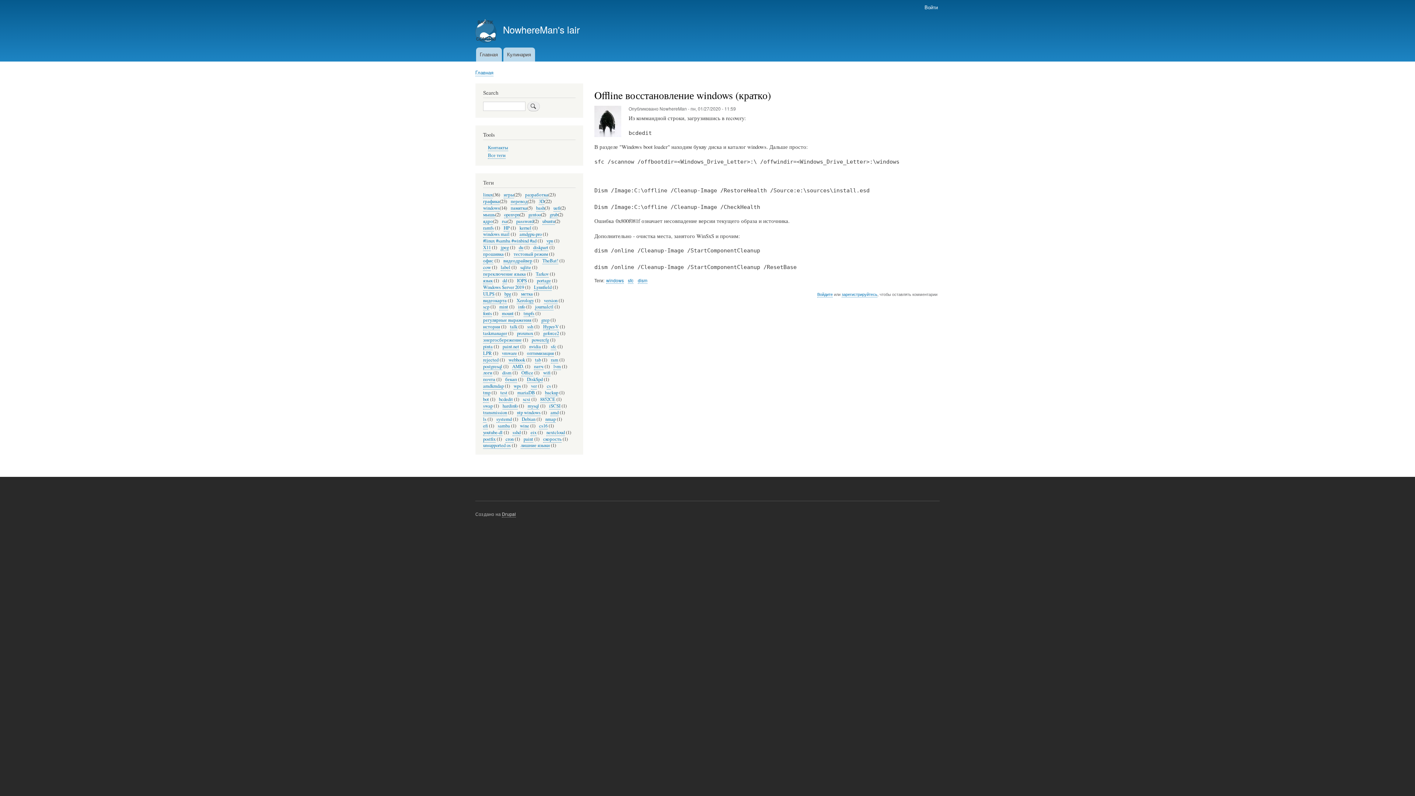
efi (485, 426)
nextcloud (555, 432)
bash (540, 208)
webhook (517, 360)
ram (554, 360)
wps (517, 386)
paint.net (511, 346)
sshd (517, 432)
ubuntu (548, 221)
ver (534, 386)
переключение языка (504, 274)
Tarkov (542, 274)
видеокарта (495, 300)
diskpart (540, 247)
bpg (507, 294)
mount (508, 313)
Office (527, 373)
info (521, 307)
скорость (552, 439)
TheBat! (550, 261)
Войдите (825, 294)
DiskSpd (535, 379)
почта (489, 379)
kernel (525, 228)
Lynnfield (543, 287)
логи (487, 373)
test (503, 393)
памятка (519, 208)
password (525, 221)
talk (513, 327)
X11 (487, 247)
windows (615, 280)
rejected (491, 360)
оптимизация (540, 353)
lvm (557, 366)
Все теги (497, 155)
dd (505, 280)
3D (541, 201)
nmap (550, 419)
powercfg (540, 340)
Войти (931, 7)
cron (510, 439)
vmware (509, 353)
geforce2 (551, 333)
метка (527, 294)
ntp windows (529, 412)
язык (488, 280)
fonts (487, 313)
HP (507, 228)
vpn (549, 241)
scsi (526, 399)
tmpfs (529, 313)
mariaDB (526, 393)
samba (504, 426)
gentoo (534, 215)
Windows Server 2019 (503, 287)
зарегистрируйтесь (859, 294)
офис (488, 261)
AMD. (518, 366)
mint (503, 307)
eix (534, 432)
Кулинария (519, 54)
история (491, 327)
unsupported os (497, 445)
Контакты (498, 147)
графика (491, 201)
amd (555, 412)
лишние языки (535, 445)
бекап (511, 379)
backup (551, 393)
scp (486, 307)
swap (488, 406)
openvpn (512, 215)
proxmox (525, 333)
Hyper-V (551, 327)
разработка (536, 195)
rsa (504, 221)
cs (549, 386)
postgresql (492, 366)
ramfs (488, 228)
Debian (528, 419)
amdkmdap (493, 386)
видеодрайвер (517, 261)
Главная (489, 54)
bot (486, 399)
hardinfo (510, 406)
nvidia (535, 346)
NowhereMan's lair (541, 29)
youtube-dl (493, 432)
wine (524, 426)
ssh (530, 327)
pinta (488, 346)
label (505, 267)
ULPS (489, 294)
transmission (495, 412)
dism (642, 280)
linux (488, 195)
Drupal (509, 514)
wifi (547, 373)
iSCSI (554, 406)
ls (484, 419)
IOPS (522, 280)
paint (528, 439)
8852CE (547, 399)
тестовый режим (531, 254)
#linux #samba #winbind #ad (510, 241)
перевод (519, 201)
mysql (533, 406)
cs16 (543, 426)
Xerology (525, 300)
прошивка (493, 254)
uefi (556, 208)
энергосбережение (502, 340)
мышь (489, 215)
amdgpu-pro (531, 234)
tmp (486, 393)
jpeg (505, 247)
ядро (488, 221)
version (551, 300)
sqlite (525, 267)
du (521, 247)
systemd (504, 419)
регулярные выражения (507, 320)
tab (538, 360)
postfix (489, 439)
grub (554, 215)
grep (545, 320)
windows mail (496, 234)
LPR (487, 353)
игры (509, 195)
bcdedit (506, 399)
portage (544, 280)
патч (539, 366)
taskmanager (495, 333)
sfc (630, 280)
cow (487, 267)
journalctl (544, 307)
